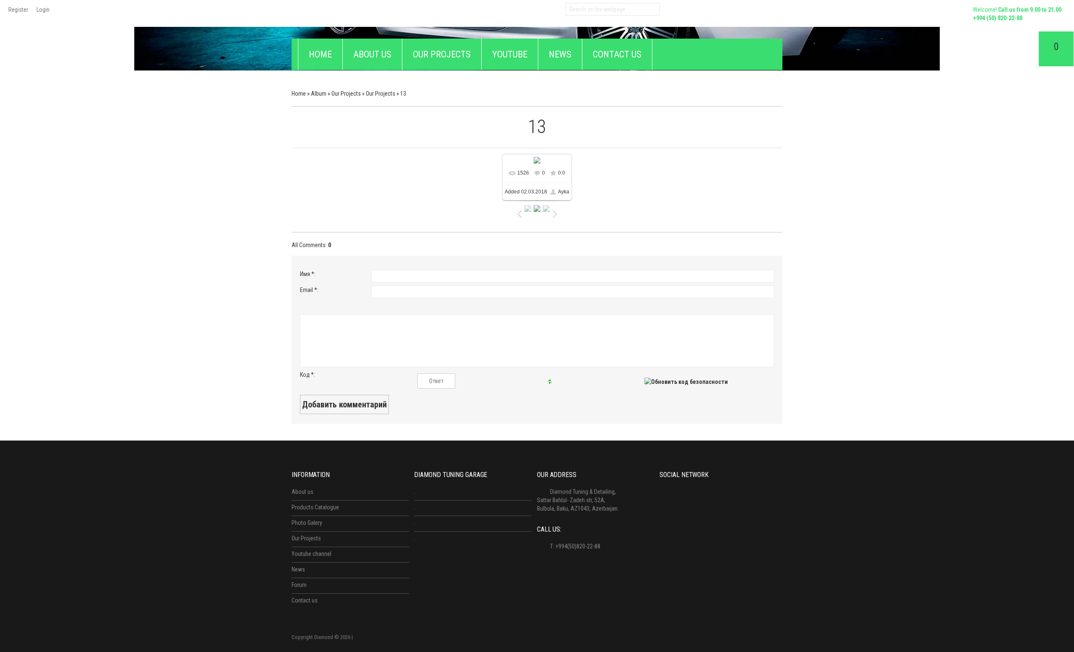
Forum (299, 585)
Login (43, 9)
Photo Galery (307, 522)
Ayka (563, 192)
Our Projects (346, 93)
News (298, 569)
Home (299, 93)
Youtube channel (311, 553)
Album (318, 93)
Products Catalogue (315, 507)
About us (302, 491)
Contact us (305, 600)
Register (18, 9)
